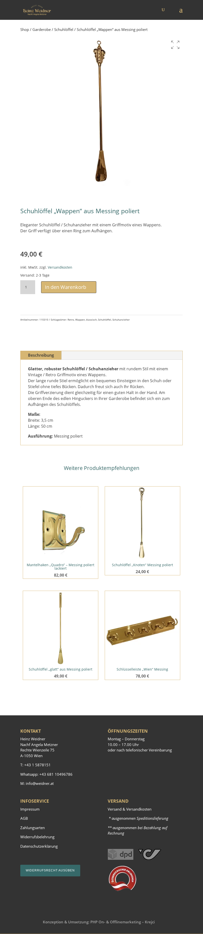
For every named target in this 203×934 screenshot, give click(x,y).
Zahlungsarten (32, 827)
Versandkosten (60, 267)
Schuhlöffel (63, 29)
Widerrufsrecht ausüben (50, 870)
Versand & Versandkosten (130, 809)
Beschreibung (41, 355)
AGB (24, 818)
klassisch (91, 319)
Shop (24, 29)
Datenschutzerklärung (39, 846)
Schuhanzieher (121, 319)
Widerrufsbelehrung (37, 836)
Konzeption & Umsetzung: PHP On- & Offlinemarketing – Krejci (99, 921)
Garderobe (41, 29)
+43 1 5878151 (37, 764)
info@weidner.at (40, 783)
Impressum (30, 809)
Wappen (80, 319)
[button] (175, 44)
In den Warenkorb (65, 287)
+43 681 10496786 (56, 774)
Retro (71, 319)
